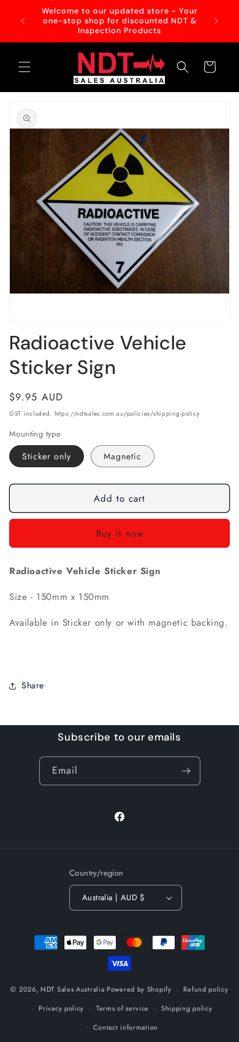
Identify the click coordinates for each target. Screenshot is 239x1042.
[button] (24, 66)
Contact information (125, 1027)
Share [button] (32, 685)
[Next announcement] (216, 20)
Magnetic (123, 456)
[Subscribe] (186, 770)
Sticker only (46, 456)
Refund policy (205, 989)
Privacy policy (61, 1008)
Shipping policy (187, 1008)
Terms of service (122, 1008)
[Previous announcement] (22, 20)
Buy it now (119, 533)
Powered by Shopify (139, 989)
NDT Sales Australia (72, 989)
